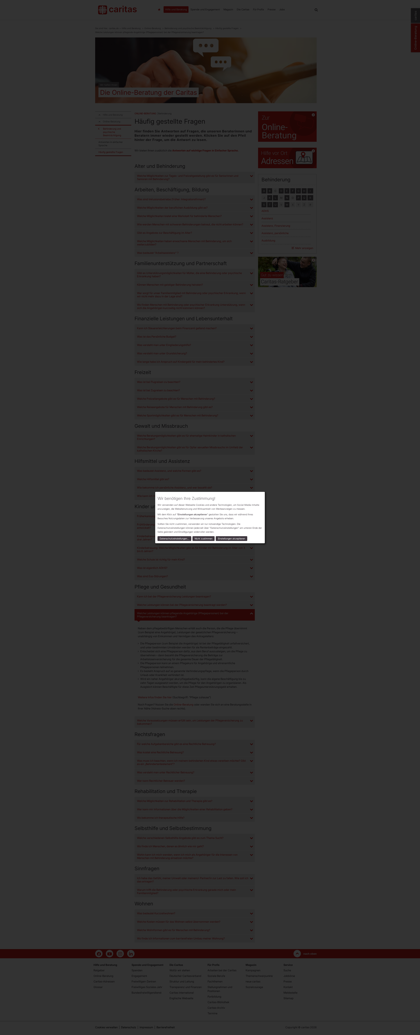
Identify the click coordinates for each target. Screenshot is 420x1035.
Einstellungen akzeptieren (231, 538)
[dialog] (210, 517)
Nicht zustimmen (203, 538)
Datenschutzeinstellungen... (174, 538)
